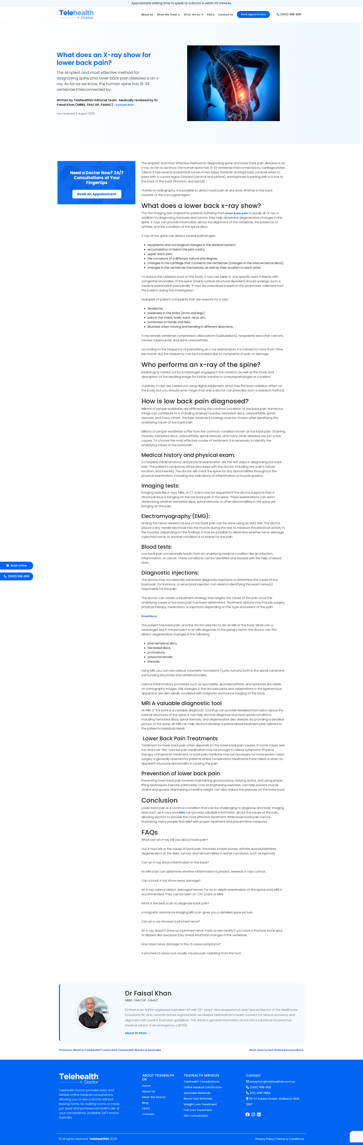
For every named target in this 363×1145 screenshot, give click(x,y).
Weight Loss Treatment (200, 1104)
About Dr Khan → (137, 1033)
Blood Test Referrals (198, 1099)
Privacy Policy (264, 1139)
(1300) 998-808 (290, 14)
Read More (149, 616)
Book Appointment (253, 14)
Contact (148, 1114)
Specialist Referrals (197, 1093)
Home (146, 1086)
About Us (147, 14)
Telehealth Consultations (202, 1082)
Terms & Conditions (290, 1139)
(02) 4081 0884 (259, 1093)
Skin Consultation (196, 1116)
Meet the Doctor (154, 1097)
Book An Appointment (96, 194)
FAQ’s (210, 14)
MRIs (182, 812)
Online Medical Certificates (203, 1087)
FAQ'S (146, 1108)
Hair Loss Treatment (198, 1110)
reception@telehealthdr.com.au (272, 1082)
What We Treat (167, 14)
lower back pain (236, 213)
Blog (145, 1103)
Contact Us (225, 14)
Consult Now (125, 105)
